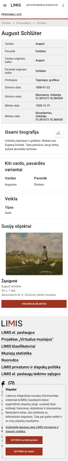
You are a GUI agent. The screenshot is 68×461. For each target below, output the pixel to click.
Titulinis (6, 23)
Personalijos (23, 23)
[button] (60, 254)
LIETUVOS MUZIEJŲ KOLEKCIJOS (42, 5)
